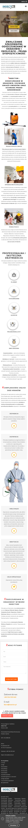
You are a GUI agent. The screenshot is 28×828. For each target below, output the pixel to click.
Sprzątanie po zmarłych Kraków (9, 813)
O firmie (3, 762)
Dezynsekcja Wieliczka (7, 805)
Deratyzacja (4, 770)
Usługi (2, 764)
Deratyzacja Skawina (19, 798)
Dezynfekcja (4, 768)
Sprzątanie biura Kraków (20, 810)
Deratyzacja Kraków (6, 798)
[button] (24, 1)
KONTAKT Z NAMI (14, 26)
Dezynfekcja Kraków (20, 800)
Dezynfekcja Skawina (6, 801)
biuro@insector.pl (10, 704)
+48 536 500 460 (10, 697)
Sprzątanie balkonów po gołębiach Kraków (16, 808)
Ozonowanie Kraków (6, 806)
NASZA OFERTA (14, 30)
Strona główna (4, 760)
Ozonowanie (4, 772)
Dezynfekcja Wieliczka (20, 801)
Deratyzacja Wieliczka (7, 800)
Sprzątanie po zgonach (7, 811)
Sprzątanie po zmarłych (20, 811)
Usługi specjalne (5, 778)
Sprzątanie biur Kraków (7, 810)
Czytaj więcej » (16, 821)
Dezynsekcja (4, 766)
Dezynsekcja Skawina (20, 803)
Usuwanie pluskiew (5, 774)
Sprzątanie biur (4, 782)
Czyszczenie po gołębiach (7, 780)
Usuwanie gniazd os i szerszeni (8, 776)
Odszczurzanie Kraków (20, 805)
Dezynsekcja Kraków (6, 803)
